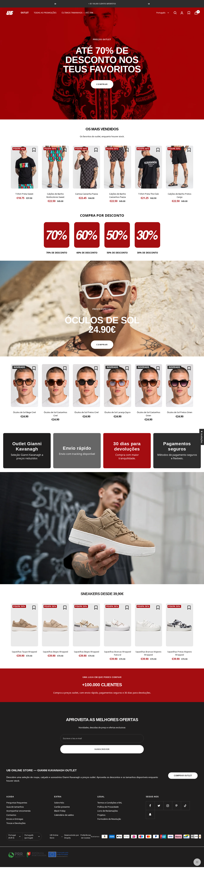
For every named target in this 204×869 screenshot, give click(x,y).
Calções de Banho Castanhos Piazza (117, 195)
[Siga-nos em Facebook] (150, 805)
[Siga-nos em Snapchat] (150, 814)
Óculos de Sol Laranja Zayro (117, 412)
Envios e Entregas (14, 819)
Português (161, 12)
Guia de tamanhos (15, 806)
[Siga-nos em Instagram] (167, 805)
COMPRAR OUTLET (183, 775)
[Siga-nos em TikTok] (185, 805)
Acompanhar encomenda (18, 810)
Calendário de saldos (64, 815)
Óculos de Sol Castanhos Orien (148, 414)
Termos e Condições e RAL (109, 802)
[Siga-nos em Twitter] (159, 805)
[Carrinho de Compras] (196, 12)
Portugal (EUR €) (12, 836)
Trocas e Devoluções (16, 823)
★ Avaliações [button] (201, 437)
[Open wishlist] (189, 13)
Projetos (101, 815)
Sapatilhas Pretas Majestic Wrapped (179, 653)
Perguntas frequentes (16, 802)
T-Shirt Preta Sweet (24, 193)
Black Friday (60, 810)
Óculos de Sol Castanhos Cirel (55, 414)
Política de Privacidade (108, 806)
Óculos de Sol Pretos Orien (179, 412)
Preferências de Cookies (85, 836)
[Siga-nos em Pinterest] (176, 805)
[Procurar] (175, 12)
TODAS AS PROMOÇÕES (45, 12)
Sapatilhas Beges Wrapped (55, 651)
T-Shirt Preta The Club (148, 193)
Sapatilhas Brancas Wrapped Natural (117, 653)
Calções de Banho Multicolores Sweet (55, 195)
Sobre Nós (59, 802)
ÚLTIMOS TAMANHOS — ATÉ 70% (77, 12)
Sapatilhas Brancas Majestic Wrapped (148, 653)
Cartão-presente (62, 806)
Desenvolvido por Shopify (71, 836)
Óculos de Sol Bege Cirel (24, 412)
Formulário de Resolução (109, 819)
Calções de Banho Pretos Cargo (179, 195)
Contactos (11, 815)
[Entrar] (181, 13)
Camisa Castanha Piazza (86, 193)
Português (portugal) (29, 836)
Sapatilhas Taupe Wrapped (24, 651)
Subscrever (102, 749)
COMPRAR (102, 84)
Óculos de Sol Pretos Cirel (86, 412)
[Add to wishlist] (33, 149)
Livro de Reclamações (107, 810)
